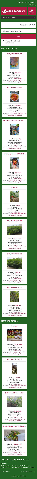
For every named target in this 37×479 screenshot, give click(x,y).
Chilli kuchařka (18, 344)
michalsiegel (16, 446)
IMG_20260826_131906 (14, 254)
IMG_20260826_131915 (14, 287)
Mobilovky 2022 (18, 444)
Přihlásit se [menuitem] (32, 2)
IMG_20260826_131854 (14, 221)
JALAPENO (14, 187)
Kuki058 (18, 378)
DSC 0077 (15, 326)
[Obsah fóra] (13, 13)
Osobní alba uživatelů (13, 41)
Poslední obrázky (9, 48)
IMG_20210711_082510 (14, 359)
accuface (16, 240)
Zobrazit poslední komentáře (15, 459)
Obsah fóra (6, 471)
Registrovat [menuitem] (22, 2)
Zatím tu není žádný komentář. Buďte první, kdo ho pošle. (16, 81)
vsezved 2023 (18, 411)
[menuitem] (34, 17)
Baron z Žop (18, 72)
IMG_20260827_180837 (14, 54)
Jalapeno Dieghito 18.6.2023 (14, 393)
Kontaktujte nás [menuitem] (27, 471)
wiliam (18, 205)
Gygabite (16, 346)
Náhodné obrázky (9, 320)
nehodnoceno (18, 78)
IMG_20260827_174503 (14, 87)
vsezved (16, 412)
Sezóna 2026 (17, 239)
